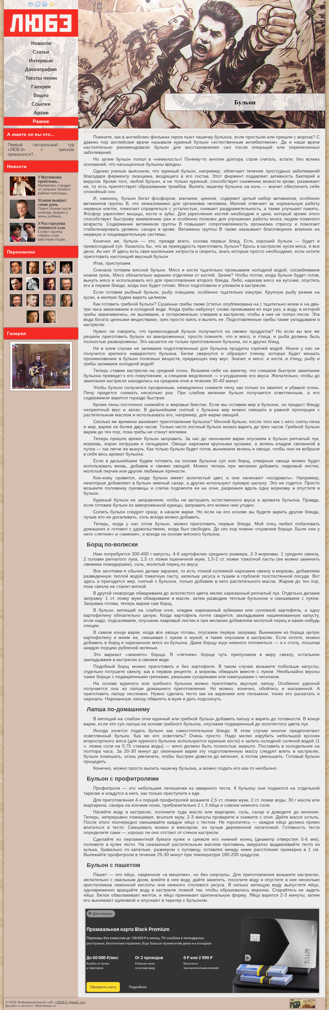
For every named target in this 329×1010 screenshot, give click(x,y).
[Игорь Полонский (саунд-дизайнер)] (49, 273)
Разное (41, 121)
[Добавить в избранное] (52, 5)
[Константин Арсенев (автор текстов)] (49, 290)
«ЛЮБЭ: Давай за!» (70, 1002)
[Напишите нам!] (37, 5)
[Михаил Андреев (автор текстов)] (16, 290)
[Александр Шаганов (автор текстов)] (66, 273)
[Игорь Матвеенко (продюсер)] (32, 273)
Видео (41, 95)
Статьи (41, 52)
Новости (41, 43)
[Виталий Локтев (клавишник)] (49, 322)
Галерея (41, 86)
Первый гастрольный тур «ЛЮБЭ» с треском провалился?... (41, 149)
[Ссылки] (45, 5)
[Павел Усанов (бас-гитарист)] (32, 306)
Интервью (41, 60)
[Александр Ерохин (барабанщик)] (32, 322)
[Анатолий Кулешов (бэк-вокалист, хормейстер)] (66, 306)
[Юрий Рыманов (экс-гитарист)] (66, 290)
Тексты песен (41, 78)
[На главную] (30, 5)
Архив (41, 112)
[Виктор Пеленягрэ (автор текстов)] (32, 290)
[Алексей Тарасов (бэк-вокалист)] (16, 306)
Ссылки (40, 104)
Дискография (41, 69)
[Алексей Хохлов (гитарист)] (49, 306)
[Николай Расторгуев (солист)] (16, 273)
